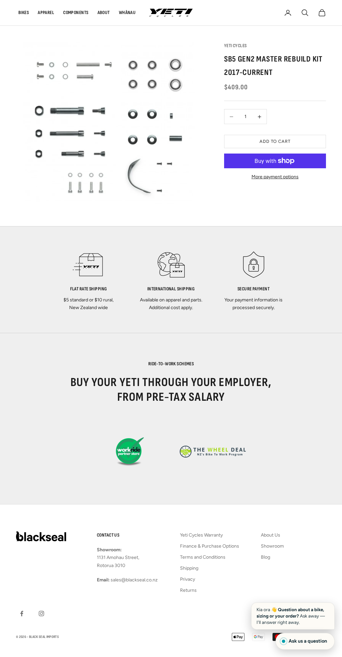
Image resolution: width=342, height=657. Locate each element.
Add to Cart (275, 141)
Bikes (23, 12)
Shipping (189, 568)
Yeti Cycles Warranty (201, 535)
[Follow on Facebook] (21, 613)
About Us (270, 535)
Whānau (127, 12)
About (104, 12)
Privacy (187, 579)
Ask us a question (308, 641)
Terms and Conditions (202, 557)
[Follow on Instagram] (41, 613)
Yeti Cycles (235, 46)
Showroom (272, 546)
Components (75, 12)
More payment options (275, 177)
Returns (188, 590)
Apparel (46, 12)
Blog (265, 557)
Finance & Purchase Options (209, 546)
